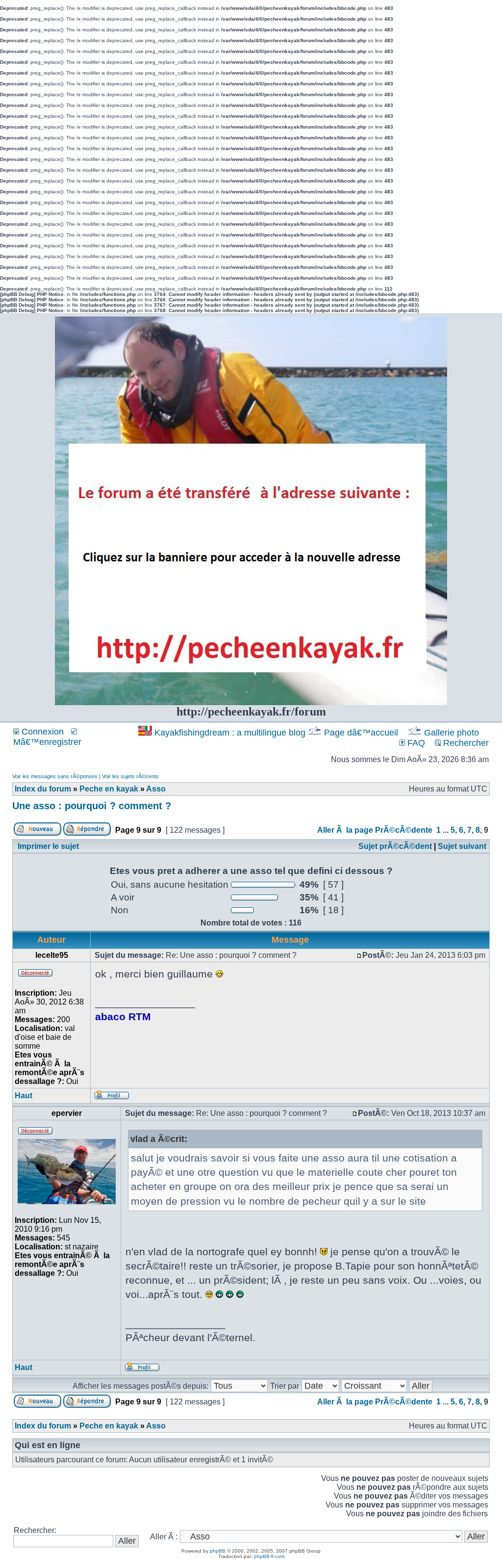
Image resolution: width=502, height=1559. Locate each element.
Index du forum (43, 789)
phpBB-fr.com (269, 1556)
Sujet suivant (462, 846)
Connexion (41, 732)
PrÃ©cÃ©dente (403, 830)
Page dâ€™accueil (361, 733)
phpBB (218, 1551)
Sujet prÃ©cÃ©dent (395, 846)
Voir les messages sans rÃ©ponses (55, 776)
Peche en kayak (108, 789)
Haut (23, 1095)
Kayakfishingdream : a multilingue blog (230, 733)
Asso (156, 789)
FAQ (415, 743)
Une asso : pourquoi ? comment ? (91, 805)
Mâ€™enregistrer (47, 742)
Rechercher (465, 743)
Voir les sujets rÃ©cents (130, 776)
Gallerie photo (451, 733)
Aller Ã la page (345, 830)
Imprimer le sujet (48, 846)
